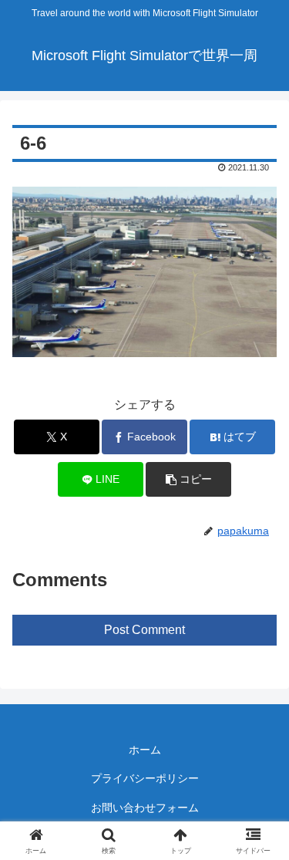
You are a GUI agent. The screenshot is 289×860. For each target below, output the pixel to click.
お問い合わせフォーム (145, 807)
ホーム (145, 750)
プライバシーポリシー (145, 778)
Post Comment (144, 629)
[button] (188, 479)
